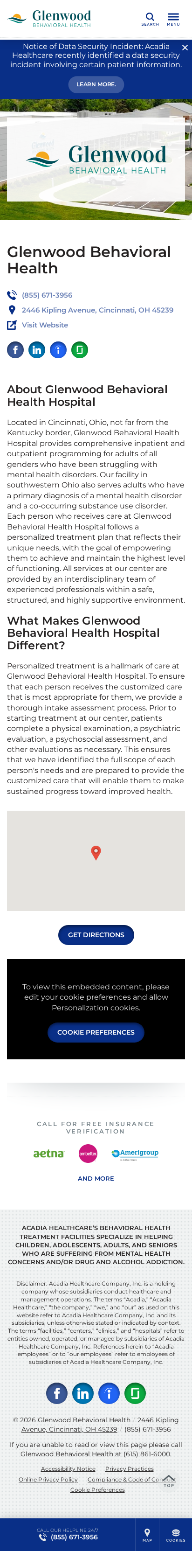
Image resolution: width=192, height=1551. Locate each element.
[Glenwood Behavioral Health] (49, 19)
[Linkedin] (37, 350)
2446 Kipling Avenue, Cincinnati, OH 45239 (100, 1424)
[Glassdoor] (80, 350)
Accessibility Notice (68, 1468)
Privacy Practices (129, 1468)
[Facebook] (15, 350)
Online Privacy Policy (48, 1479)
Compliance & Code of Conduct (132, 1479)
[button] (96, 853)
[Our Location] (147, 1534)
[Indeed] (58, 350)
